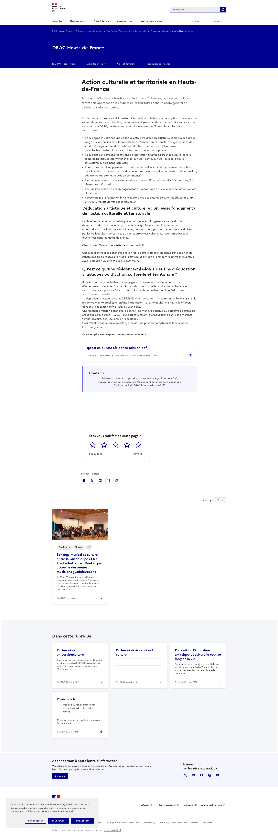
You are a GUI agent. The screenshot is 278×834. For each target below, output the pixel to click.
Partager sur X (92, 480)
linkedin (193, 775)
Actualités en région (96, 63)
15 (218, 500)
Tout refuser (58, 820)
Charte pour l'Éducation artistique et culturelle (111, 245)
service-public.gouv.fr (211, 804)
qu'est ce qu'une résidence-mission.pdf (117, 347)
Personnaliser (35, 820)
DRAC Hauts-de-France (62, 31)
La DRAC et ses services (63, 63)
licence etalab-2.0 (111, 830)
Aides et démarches (126, 63)
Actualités (57, 20)
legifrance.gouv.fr (168, 804)
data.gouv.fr (147, 804)
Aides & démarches (103, 20)
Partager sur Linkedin (100, 480)
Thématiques (216, 20)
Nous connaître (77, 20)
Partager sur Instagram (108, 480)
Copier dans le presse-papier (116, 480)
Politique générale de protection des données (179, 822)
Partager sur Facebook (84, 480)
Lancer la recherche (223, 9)
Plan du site (207, 822)
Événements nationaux (152, 20)
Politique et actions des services (89, 31)
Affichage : (211, 500)
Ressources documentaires (160, 63)
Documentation (125, 20)
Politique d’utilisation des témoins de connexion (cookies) (131, 822)
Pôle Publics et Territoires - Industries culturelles (127, 31)
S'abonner (60, 776)
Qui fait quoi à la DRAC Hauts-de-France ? (138, 385)
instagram (210, 775)
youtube (218, 775)
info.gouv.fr (189, 804)
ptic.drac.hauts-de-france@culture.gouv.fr (151, 378)
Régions (195, 20)
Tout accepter (82, 820)
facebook (201, 775)
